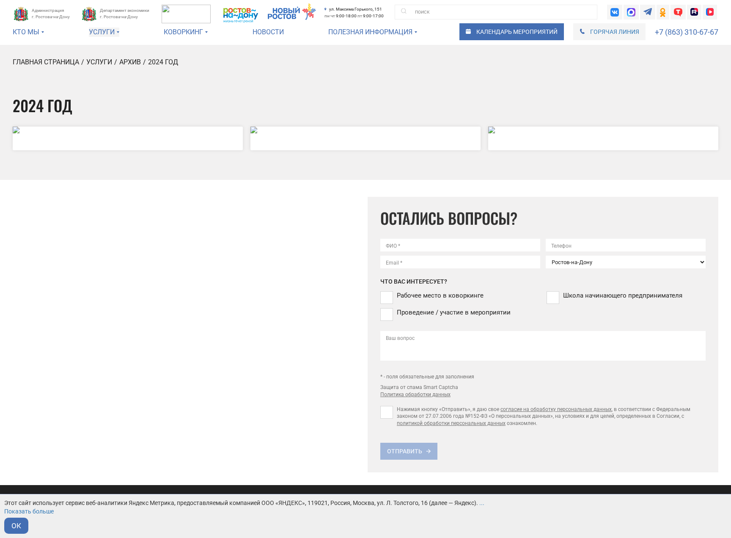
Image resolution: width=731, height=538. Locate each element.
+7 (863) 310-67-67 (686, 32)
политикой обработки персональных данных (451, 423)
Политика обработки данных (415, 394)
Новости (268, 32)
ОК (16, 525)
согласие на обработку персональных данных (556, 409)
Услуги (99, 62)
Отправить (404, 451)
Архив (130, 62)
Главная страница (46, 62)
